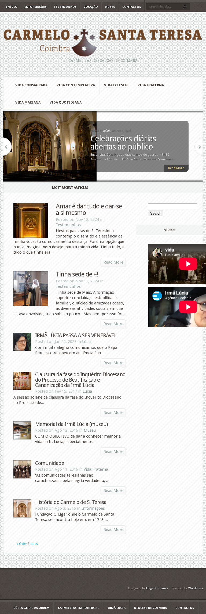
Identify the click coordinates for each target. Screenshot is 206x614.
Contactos (131, 7)
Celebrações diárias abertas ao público (123, 142)
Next (198, 146)
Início (11, 7)
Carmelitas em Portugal (78, 608)
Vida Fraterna (151, 85)
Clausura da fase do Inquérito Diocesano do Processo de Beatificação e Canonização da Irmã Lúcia (80, 379)
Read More (176, 168)
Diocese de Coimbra (150, 608)
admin (107, 130)
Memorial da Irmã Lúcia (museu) (71, 424)
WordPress (195, 588)
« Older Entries (27, 544)
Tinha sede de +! (77, 274)
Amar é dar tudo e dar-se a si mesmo (89, 210)
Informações (35, 7)
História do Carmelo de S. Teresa (70, 502)
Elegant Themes (157, 588)
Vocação (91, 7)
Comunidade (49, 463)
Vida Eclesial (116, 85)
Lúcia (86, 341)
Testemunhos (65, 7)
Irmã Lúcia (117, 608)
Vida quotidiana (66, 102)
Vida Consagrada (31, 85)
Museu (110, 7)
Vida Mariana (28, 102)
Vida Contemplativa (76, 85)
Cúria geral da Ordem (31, 608)
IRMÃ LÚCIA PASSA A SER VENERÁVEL (75, 335)
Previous (7, 146)
